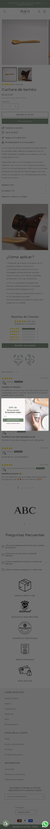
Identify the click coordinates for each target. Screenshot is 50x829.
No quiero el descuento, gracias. (13, 423)
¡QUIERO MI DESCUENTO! (13, 420)
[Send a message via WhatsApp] (45, 824)
